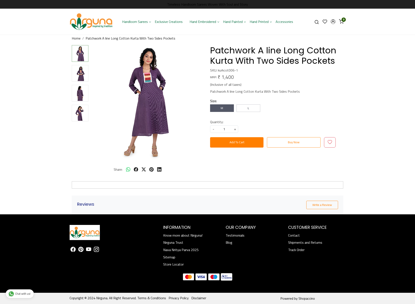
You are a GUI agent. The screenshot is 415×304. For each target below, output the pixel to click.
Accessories (284, 21)
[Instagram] (96, 250)
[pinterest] (151, 169)
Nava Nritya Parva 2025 (181, 250)
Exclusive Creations (169, 21)
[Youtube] (88, 250)
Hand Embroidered (203, 21)
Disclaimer (198, 298)
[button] (333, 21)
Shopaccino (306, 298)
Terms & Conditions (151, 298)
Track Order (296, 250)
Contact (294, 235)
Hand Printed (259, 21)
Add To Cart (237, 142)
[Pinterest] (80, 250)
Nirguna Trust (173, 242)
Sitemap (169, 257)
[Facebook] (73, 250)
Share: (118, 169)
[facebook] (136, 169)
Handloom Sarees (135, 21)
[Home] (91, 21)
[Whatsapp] (128, 169)
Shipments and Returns (305, 242)
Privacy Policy (179, 298)
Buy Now (294, 142)
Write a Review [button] (322, 205)
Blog (229, 242)
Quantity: (216, 121)
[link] (317, 21)
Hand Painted (233, 21)
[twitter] (144, 169)
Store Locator (173, 264)
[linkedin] (159, 169)
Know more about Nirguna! (183, 235)
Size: (213, 100)
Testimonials (235, 235)
